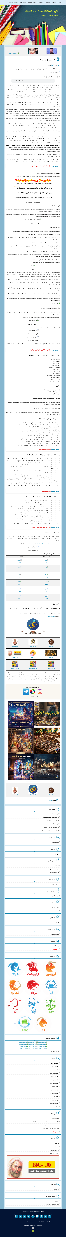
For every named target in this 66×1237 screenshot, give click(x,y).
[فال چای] (47, 767)
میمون (19, 591)
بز (19, 577)
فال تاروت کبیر (55, 1066)
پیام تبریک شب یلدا (54, 1153)
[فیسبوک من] (41, 1216)
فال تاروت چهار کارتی (54, 1080)
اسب (19, 598)
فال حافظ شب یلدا (55, 1150)
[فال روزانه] (21, 715)
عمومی (50, 800)
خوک (19, 584)
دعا (58, 911)
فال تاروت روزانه (55, 1063)
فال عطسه (56, 1189)
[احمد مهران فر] (52, 51)
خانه (60, 2)
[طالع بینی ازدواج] (33, 625)
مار (46, 591)
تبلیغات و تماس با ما (13, 2)
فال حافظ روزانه (55, 1147)
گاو (46, 562)
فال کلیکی (56, 922)
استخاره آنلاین (23, 2)
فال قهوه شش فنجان (54, 872)
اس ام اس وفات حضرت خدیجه (52, 824)
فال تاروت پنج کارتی (54, 1083)
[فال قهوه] (47, 741)
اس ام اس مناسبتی (32, 2)
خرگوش (46, 584)
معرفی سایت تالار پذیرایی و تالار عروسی (50, 1128)
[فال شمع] (21, 741)
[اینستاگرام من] (37, 1216)
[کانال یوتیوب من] (20, 1216)
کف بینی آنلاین (55, 884)
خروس (19, 562)
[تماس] (33, 1216)
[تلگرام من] (45, 1216)
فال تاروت (48, 2)
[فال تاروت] (47, 715)
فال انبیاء (57, 854)
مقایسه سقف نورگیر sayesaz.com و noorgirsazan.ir (48, 1125)
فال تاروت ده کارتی (54, 1093)
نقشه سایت (26, 1225)
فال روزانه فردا (55, 1201)
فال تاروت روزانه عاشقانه (53, 1100)
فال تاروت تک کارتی (54, 1073)
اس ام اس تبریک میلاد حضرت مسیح (51, 817)
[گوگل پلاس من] (24, 1216)
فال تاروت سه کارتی (54, 1076)
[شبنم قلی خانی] (14, 53)
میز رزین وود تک (55, 1118)
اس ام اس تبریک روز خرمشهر (52, 820)
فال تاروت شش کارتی (54, 1086)
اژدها (46, 577)
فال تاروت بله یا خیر (54, 1103)
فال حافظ (54, 2)
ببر (46, 570)
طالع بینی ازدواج (55, 896)
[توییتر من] (28, 1216)
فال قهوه (57, 865)
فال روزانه (41, 2)
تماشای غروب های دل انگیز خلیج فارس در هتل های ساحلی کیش (45, 1122)
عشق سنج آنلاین (55, 934)
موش (46, 598)
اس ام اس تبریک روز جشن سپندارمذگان (50, 830)
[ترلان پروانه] (33, 51)
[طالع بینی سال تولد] (33, 1045)
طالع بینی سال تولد (55, 1051)
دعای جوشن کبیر (55, 907)
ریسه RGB (56, 946)
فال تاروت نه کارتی (54, 1090)
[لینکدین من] (16, 1216)
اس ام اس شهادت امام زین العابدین (51, 827)
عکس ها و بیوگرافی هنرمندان (52, 1204)
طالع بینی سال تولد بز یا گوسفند (45, 59)
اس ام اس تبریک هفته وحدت (52, 814)
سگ (19, 570)
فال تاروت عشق (55, 1096)
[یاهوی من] (49, 1216)
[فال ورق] (21, 767)
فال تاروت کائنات (55, 1070)
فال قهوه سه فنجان (54, 869)
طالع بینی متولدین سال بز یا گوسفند (41, 10)
